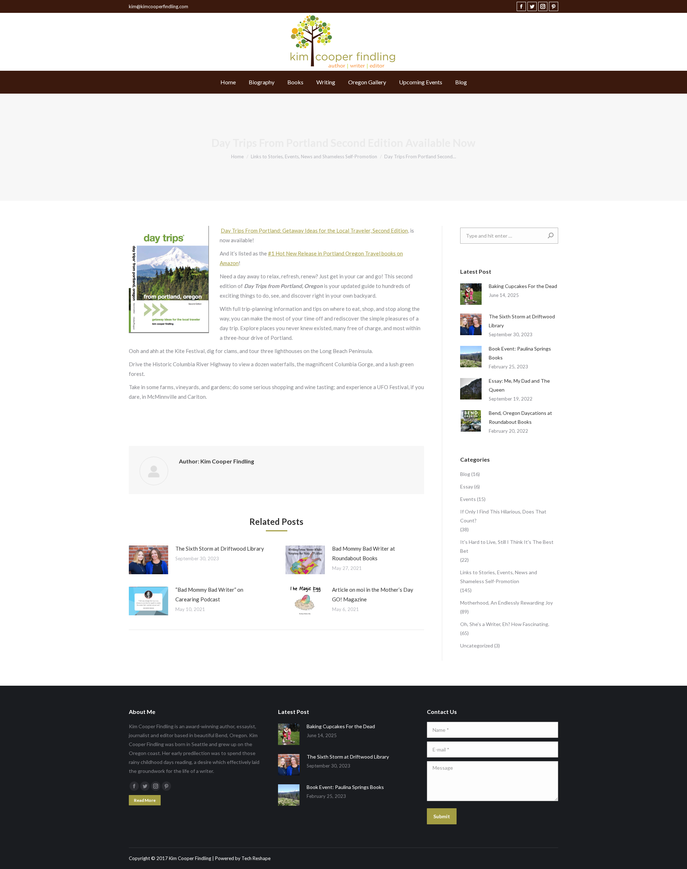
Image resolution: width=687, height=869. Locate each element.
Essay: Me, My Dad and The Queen (519, 385)
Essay (466, 486)
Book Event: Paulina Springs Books (520, 353)
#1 (272, 253)
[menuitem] (228, 82)
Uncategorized (476, 645)
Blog (465, 474)
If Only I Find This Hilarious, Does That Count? (503, 515)
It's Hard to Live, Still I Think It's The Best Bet (507, 546)
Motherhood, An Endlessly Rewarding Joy (506, 603)
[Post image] (148, 560)
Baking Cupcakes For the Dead (523, 286)
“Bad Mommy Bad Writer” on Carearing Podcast (209, 594)
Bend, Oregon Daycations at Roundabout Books (520, 417)
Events (468, 499)
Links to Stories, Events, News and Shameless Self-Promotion (498, 576)
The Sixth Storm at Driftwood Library (219, 548)
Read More (145, 800)
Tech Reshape (256, 858)
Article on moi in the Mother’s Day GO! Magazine (372, 594)
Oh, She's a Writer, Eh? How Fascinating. (504, 624)
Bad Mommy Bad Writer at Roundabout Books (363, 553)
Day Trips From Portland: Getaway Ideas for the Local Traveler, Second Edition (314, 230)
